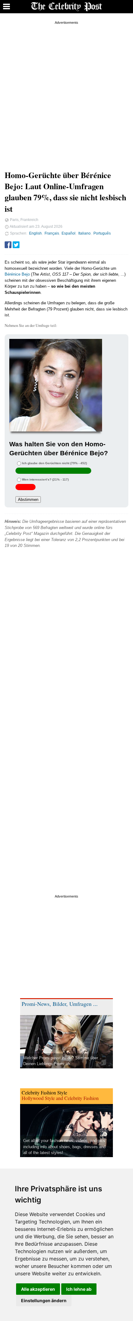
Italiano (84, 233)
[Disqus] (66, 641)
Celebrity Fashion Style (44, 1092)
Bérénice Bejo (17, 274)
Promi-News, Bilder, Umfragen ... (60, 1003)
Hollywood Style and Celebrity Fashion (60, 1098)
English (35, 233)
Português (102, 233)
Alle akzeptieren (38, 1289)
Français (52, 233)
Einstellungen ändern (43, 1300)
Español (68, 233)
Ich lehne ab (79, 1289)
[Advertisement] (66, 92)
